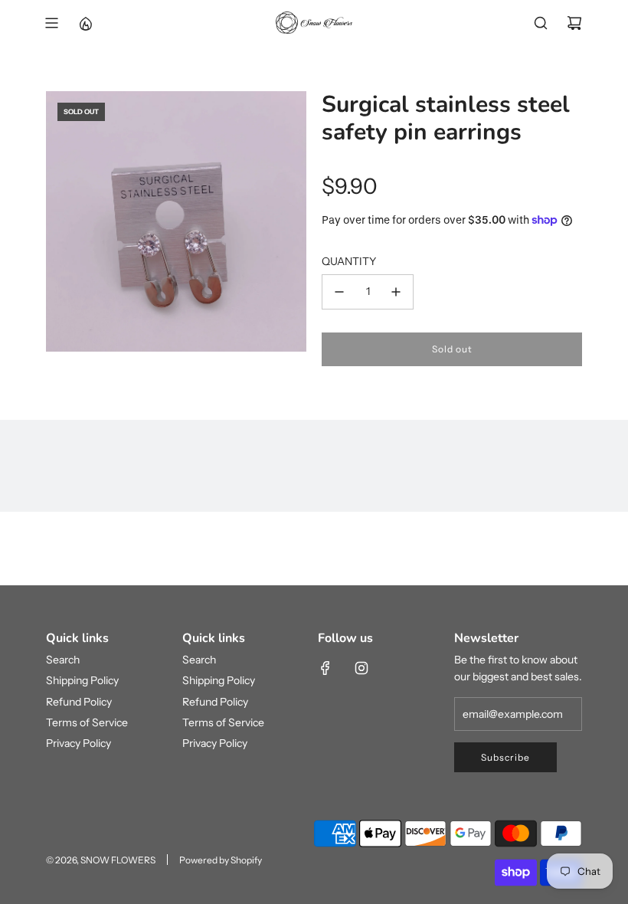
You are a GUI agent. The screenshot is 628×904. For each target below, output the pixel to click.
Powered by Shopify (220, 860)
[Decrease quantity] (339, 292)
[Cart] (574, 23)
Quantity (349, 261)
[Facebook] (325, 668)
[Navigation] (51, 23)
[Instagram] (361, 668)
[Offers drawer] (85, 23)
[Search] (541, 23)
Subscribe (505, 757)
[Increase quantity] (396, 292)
